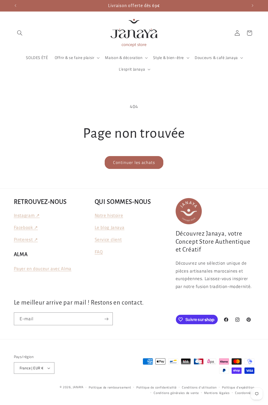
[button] (20, 33)
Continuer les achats (134, 162)
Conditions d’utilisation (199, 387)
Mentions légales (217, 393)
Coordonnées (244, 393)
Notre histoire (109, 215)
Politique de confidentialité (156, 387)
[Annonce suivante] (252, 6)
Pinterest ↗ (26, 239)
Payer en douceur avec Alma (42, 268)
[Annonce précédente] (15, 6)
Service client (108, 239)
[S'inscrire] (106, 318)
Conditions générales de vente (176, 393)
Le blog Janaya (110, 227)
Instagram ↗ (27, 215)
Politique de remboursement (110, 387)
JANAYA (78, 387)
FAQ (99, 251)
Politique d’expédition (238, 387)
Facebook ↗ (26, 227)
